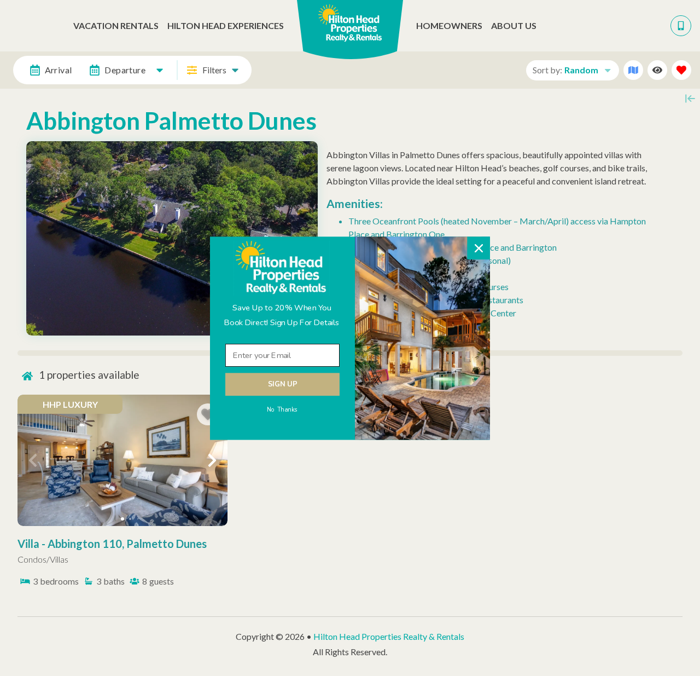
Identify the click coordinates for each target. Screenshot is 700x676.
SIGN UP (282, 384)
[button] (281, 315)
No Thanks (282, 409)
